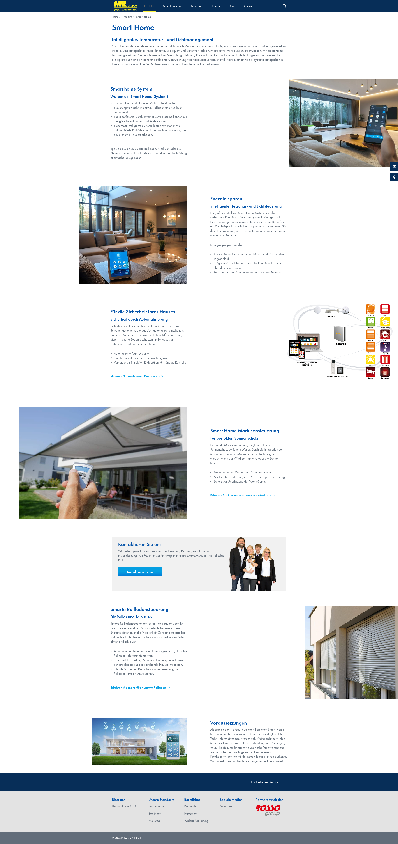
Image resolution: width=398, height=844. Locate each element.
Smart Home (143, 16)
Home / (116, 16)
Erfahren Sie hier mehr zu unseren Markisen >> (242, 495)
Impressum (190, 813)
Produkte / (128, 16)
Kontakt (248, 6)
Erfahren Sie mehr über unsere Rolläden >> (140, 687)
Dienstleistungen (172, 6)
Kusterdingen (156, 806)
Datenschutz (192, 806)
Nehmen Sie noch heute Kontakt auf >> (137, 376)
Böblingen (154, 813)
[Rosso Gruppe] (268, 809)
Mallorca (154, 821)
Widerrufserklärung (196, 821)
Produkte (149, 6)
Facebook (226, 806)
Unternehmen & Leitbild (126, 806)
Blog (233, 6)
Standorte (196, 6)
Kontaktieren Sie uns (264, 782)
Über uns (216, 6)
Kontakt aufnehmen (140, 572)
